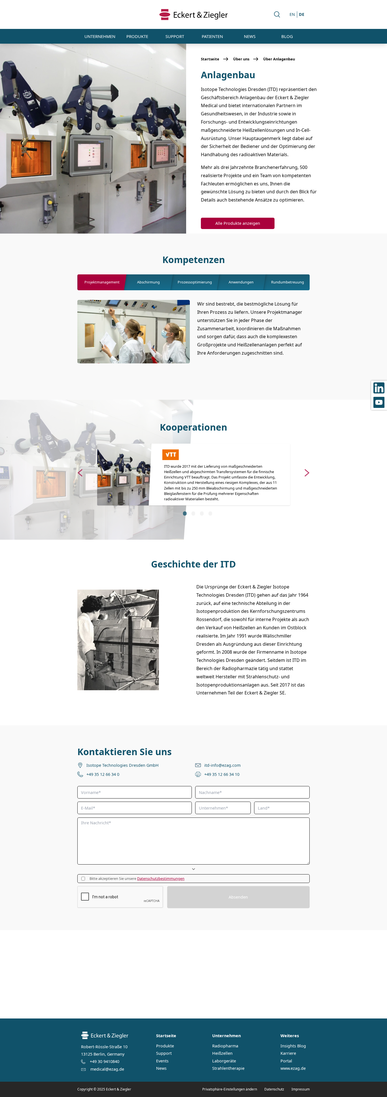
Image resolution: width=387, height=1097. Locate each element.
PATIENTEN (212, 36)
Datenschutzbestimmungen (160, 878)
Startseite (166, 1035)
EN (292, 14)
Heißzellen (222, 1053)
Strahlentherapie (228, 1068)
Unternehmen (226, 1035)
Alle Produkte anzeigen (237, 223)
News (161, 1068)
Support (164, 1053)
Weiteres (289, 1035)
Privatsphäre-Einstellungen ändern (229, 1089)
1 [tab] (184, 513)
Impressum (301, 1089)
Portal (286, 1061)
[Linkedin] (379, 388)
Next (307, 472)
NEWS (250, 36)
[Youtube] (379, 402)
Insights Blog (293, 1046)
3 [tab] (201, 513)
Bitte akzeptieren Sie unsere (137, 878)
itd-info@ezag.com (222, 765)
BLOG (287, 36)
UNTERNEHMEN (99, 36)
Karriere (288, 1053)
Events (162, 1061)
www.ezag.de (293, 1068)
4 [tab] (210, 513)
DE (301, 14)
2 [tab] (193, 513)
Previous (79, 472)
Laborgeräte (224, 1061)
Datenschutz (274, 1089)
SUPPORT (174, 36)
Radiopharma (225, 1046)
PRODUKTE (137, 36)
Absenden (238, 897)
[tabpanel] (193, 474)
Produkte (165, 1046)
